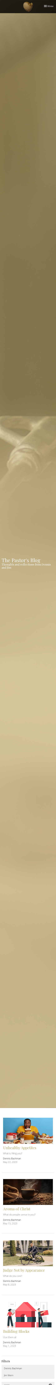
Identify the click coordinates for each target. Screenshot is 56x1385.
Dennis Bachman (13, 1368)
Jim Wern (8, 1375)
